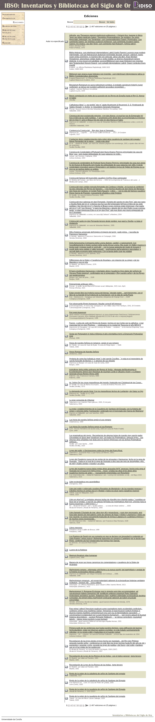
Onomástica (8, 18)
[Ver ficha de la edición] (66, 41)
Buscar (6, 43)
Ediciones (18, 22)
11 (83, 27)
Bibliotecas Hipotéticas (9, 37)
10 (81, 27)
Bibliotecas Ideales (9, 31)
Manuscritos (9, 26)
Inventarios (8, 14)
